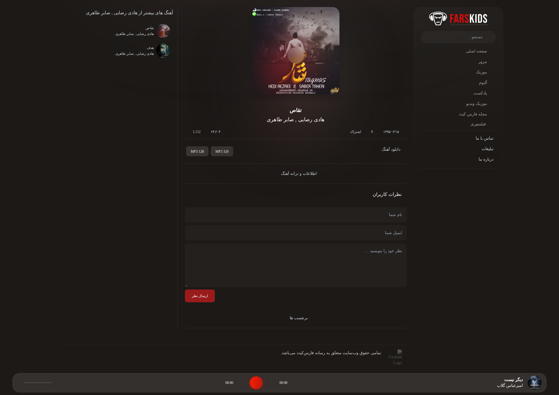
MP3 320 (222, 152)
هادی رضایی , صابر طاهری (111, 12)
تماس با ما (484, 138)
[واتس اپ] (89, 360)
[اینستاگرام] (70, 360)
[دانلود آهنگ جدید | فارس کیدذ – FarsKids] (458, 18)
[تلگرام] (80, 360)
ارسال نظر (200, 296)
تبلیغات (487, 149)
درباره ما (486, 159)
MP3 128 (197, 152)
